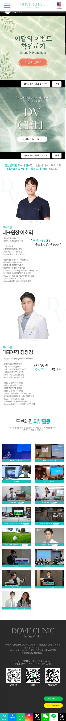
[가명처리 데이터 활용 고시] (39, 664)
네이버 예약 (53, 700)
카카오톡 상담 (53, 706)
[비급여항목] (20, 664)
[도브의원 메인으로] (33, 6)
